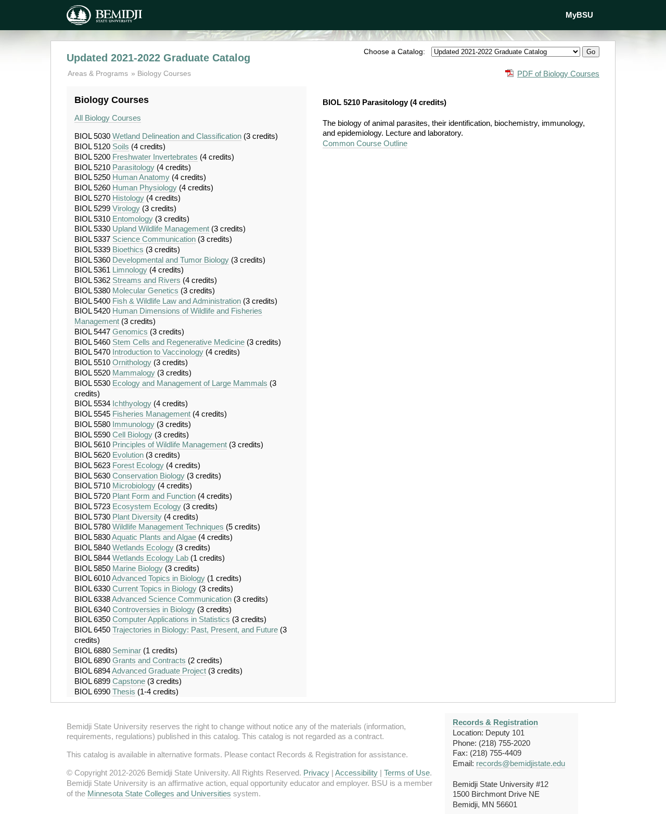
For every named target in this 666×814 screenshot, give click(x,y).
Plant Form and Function (154, 496)
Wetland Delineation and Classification (176, 136)
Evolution (128, 454)
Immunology (133, 424)
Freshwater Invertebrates (155, 156)
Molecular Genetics (145, 290)
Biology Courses (164, 73)
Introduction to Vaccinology (157, 351)
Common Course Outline (365, 143)
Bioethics (128, 249)
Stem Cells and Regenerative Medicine (178, 342)
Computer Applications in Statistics (171, 619)
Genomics (130, 331)
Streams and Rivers (146, 280)
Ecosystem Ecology (146, 506)
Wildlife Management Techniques (168, 526)
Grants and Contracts (149, 660)
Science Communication (154, 239)
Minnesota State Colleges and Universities (159, 793)
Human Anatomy (141, 177)
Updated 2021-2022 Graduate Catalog (158, 57)
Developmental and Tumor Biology (170, 259)
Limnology (129, 269)
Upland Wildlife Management (160, 228)
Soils (120, 146)
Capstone (128, 681)
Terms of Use (407, 772)
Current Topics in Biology (154, 588)
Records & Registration (495, 722)
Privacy (316, 772)
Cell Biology (132, 434)
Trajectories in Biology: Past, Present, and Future (195, 629)
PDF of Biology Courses (558, 73)
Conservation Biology (148, 475)
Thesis (123, 691)
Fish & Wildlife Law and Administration (176, 300)
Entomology (132, 218)
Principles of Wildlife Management (169, 444)
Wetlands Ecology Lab (150, 557)
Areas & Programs (99, 73)
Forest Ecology (138, 465)
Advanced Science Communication (172, 599)
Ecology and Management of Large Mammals (189, 383)
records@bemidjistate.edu (520, 763)
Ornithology (131, 362)
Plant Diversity (137, 516)
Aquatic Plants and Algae (154, 537)
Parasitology (133, 167)
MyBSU (579, 14)
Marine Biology (137, 568)
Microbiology (134, 485)
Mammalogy (133, 372)
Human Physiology (144, 187)
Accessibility (356, 772)
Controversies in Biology (153, 609)
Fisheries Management (151, 413)
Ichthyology (131, 403)
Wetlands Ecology (143, 547)
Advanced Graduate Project (159, 670)
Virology (126, 208)
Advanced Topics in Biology (158, 578)
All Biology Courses (107, 117)
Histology (128, 197)
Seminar (126, 650)
